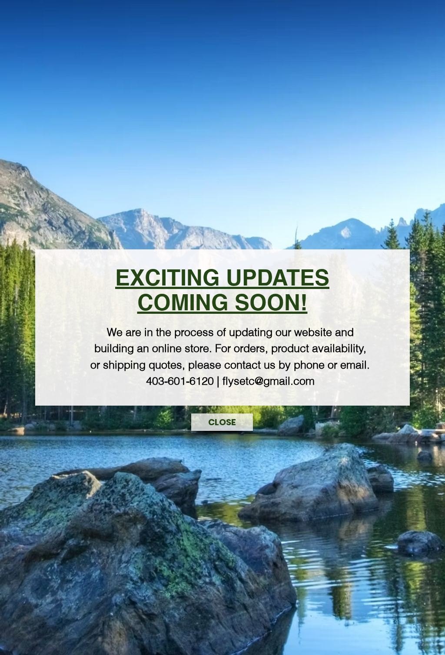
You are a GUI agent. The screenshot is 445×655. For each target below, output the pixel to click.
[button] (222, 422)
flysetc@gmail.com (268, 380)
